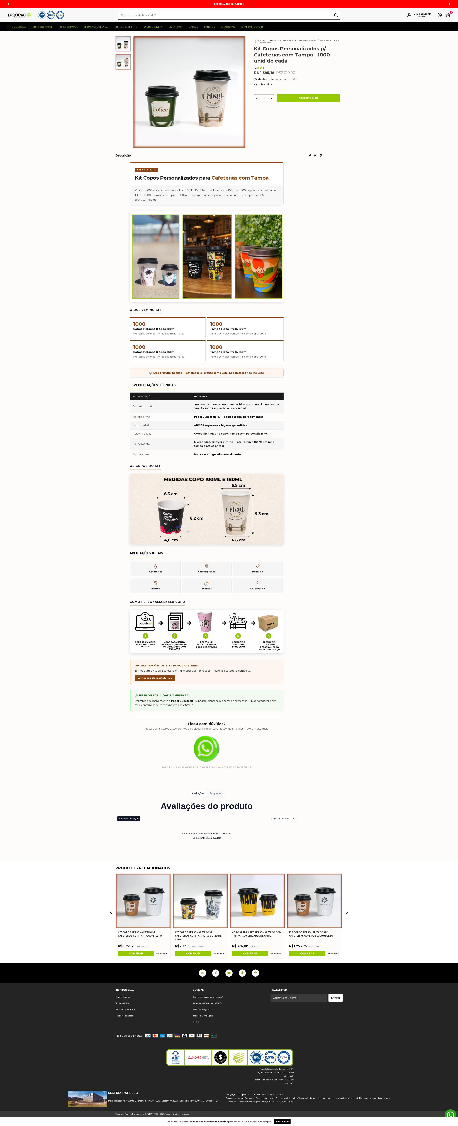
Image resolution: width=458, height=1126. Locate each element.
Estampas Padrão (252, 27)
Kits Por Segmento (125, 27)
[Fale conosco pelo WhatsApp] (440, 16)
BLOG (196, 1022)
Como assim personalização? (208, 997)
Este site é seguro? (202, 1009)
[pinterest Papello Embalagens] (255, 973)
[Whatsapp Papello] (450, 1115)
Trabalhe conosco (124, 1015)
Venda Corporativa (125, 1009)
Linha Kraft (176, 27)
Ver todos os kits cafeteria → (155, 678)
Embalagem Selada (96, 27)
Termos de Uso (122, 1003)
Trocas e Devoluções (203, 1015)
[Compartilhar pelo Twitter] (315, 155)
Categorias (18, 27)
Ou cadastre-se (421, 16)
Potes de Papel (68, 27)
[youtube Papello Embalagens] (229, 973)
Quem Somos (122, 997)
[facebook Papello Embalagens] (215, 973)
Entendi (282, 1121)
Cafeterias (286, 40)
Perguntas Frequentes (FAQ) (207, 1003)
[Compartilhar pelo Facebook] (310, 155)
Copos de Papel (42, 27)
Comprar (136, 953)
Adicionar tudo (308, 98)
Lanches (209, 27)
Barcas (193, 27)
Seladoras (228, 27)
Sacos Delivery (152, 27)
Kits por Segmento (270, 40)
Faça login (425, 14)
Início (256, 40)
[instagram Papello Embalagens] (202, 973)
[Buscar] (336, 15)
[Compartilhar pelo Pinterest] (321, 155)
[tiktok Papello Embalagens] (242, 973)
